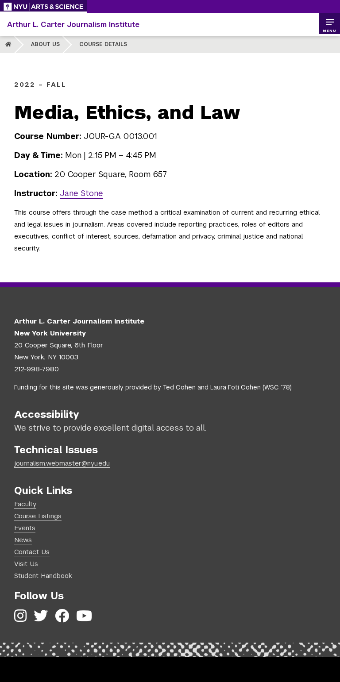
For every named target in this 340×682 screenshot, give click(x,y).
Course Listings (38, 516)
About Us (45, 44)
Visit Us (26, 563)
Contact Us (32, 551)
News (23, 540)
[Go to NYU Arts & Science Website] (43, 6)
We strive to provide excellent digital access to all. (110, 428)
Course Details (103, 44)
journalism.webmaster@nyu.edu (62, 463)
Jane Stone (81, 193)
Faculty (25, 504)
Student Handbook (43, 575)
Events (24, 528)
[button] (329, 24)
